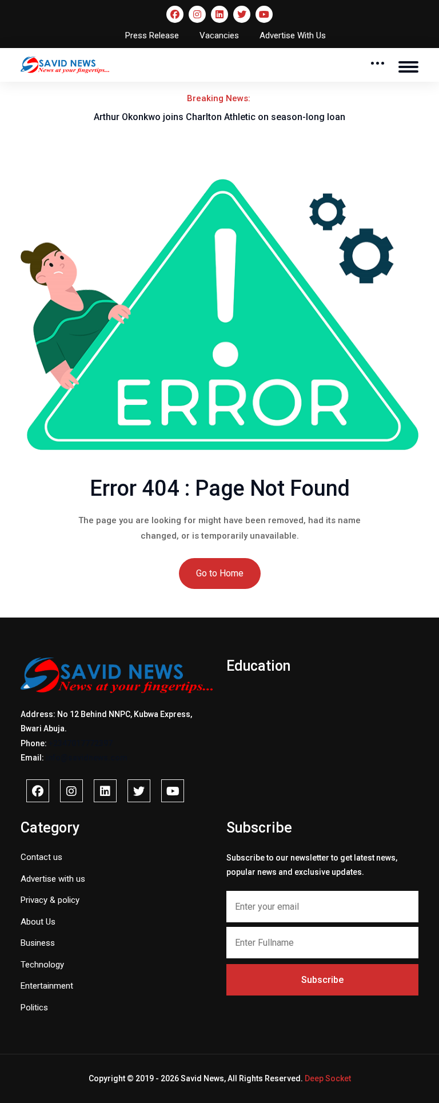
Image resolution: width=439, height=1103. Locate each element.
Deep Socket (328, 1078)
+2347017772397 (81, 743)
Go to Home (220, 573)
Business (38, 943)
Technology (42, 964)
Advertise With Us (293, 35)
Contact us (41, 857)
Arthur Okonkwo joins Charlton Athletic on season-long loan (219, 117)
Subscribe (322, 979)
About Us (38, 922)
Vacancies (219, 35)
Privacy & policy (50, 900)
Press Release (152, 35)
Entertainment (47, 986)
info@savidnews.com (86, 757)
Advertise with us (53, 879)
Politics (34, 1007)
